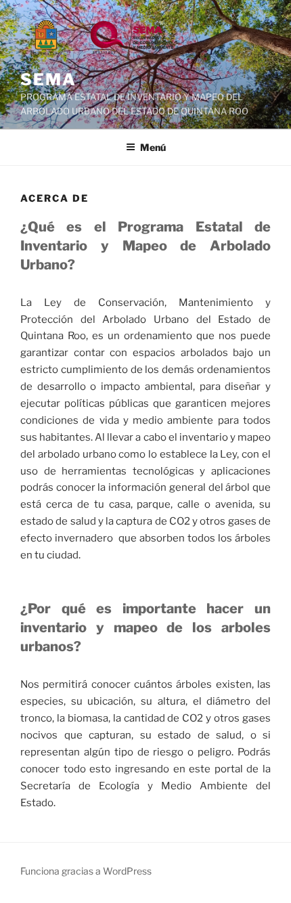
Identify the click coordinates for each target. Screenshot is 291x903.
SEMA (48, 79)
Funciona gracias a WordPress (86, 871)
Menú (153, 147)
